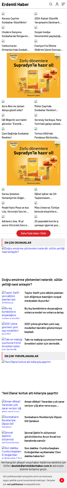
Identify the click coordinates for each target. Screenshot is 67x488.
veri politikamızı (15, 484)
